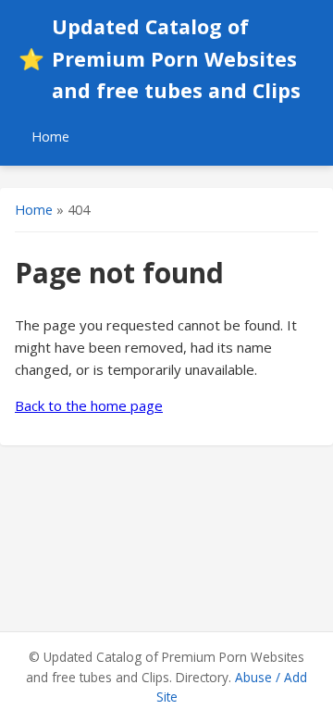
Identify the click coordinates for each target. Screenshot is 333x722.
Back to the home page (89, 405)
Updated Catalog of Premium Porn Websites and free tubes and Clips (159, 58)
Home (50, 136)
